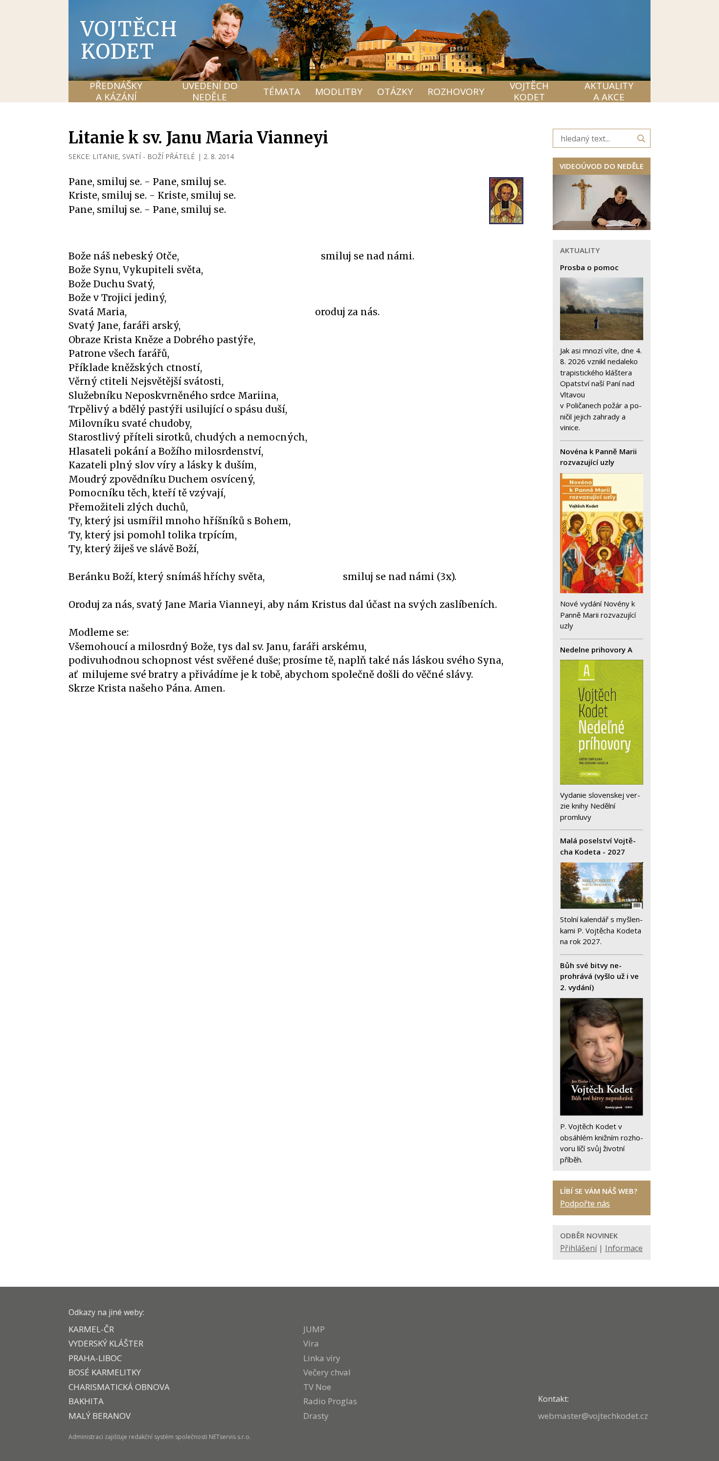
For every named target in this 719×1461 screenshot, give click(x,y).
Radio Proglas (330, 1401)
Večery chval (327, 1372)
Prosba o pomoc (589, 267)
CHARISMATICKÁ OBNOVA (119, 1386)
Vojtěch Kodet (129, 40)
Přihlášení (578, 1248)
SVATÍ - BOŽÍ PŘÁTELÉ (158, 156)
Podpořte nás (585, 1203)
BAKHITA (86, 1401)
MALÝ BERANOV (99, 1415)
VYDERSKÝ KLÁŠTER (105, 1343)
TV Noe (317, 1386)
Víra (311, 1343)
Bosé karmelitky (104, 1372)
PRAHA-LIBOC (95, 1358)
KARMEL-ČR (91, 1329)
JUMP (314, 1329)
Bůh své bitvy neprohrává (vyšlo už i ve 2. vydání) (599, 976)
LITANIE (105, 156)
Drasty (316, 1415)
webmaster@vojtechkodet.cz (593, 1415)
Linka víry (321, 1358)
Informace (624, 1248)
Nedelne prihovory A (596, 649)
